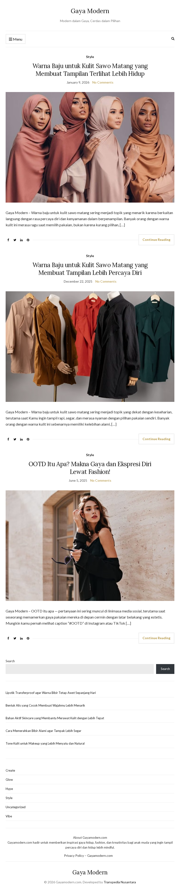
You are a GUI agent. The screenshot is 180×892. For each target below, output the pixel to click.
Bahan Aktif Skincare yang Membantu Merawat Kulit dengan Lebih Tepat (55, 718)
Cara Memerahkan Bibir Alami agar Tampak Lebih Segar (43, 731)
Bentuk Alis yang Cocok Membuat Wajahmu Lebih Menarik (45, 705)
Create (10, 770)
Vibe (9, 816)
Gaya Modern (90, 11)
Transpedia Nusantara (120, 882)
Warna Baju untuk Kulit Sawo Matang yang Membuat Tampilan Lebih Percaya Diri (90, 269)
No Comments (102, 82)
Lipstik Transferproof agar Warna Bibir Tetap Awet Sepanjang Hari (51, 693)
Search (10, 661)
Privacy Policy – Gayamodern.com (88, 855)
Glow (9, 779)
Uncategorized (16, 807)
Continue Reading (156, 240)
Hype (9, 789)
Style (90, 57)
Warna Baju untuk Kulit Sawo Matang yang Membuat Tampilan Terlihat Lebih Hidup (90, 69)
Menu (17, 39)
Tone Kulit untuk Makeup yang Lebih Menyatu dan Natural (45, 743)
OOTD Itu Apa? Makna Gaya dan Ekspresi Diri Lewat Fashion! (90, 468)
